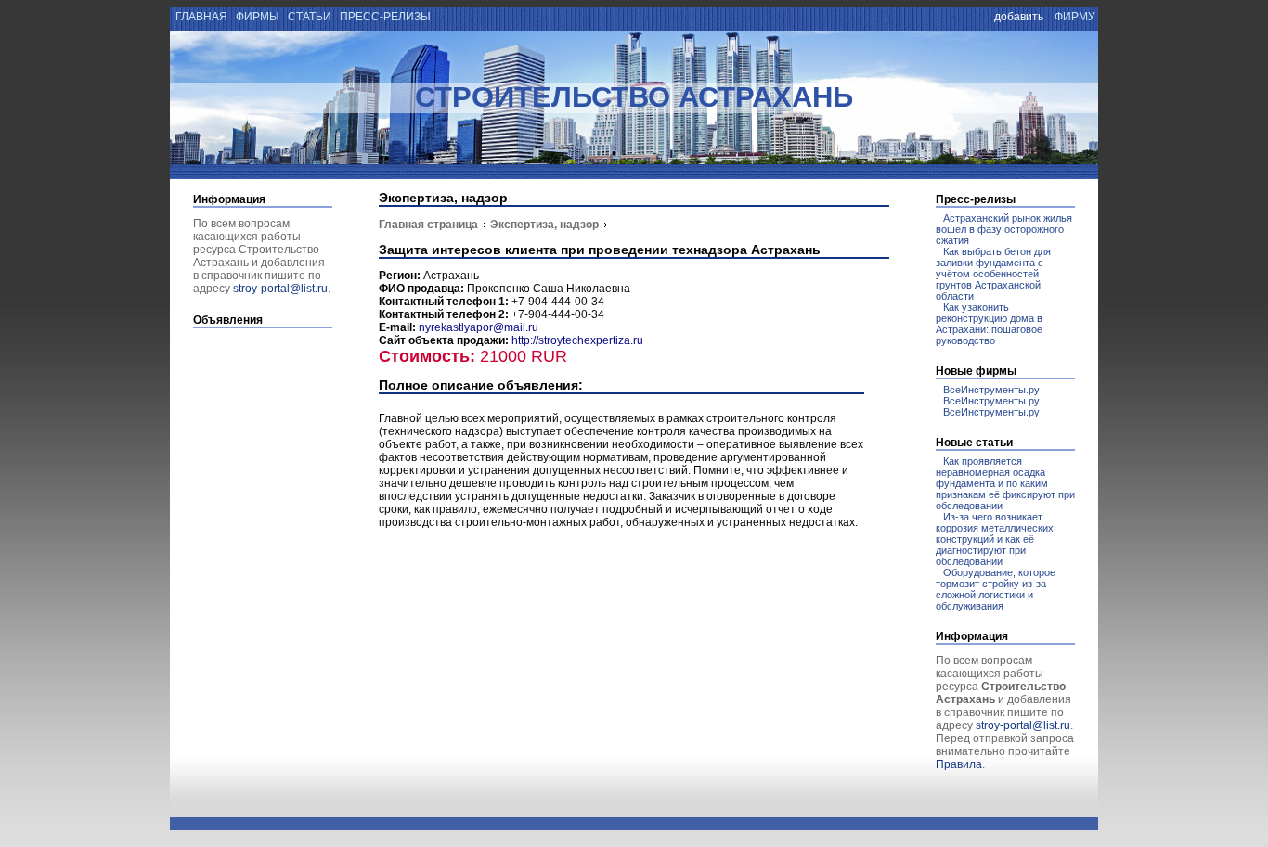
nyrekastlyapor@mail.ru (478, 327)
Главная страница (428, 224)
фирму (1075, 16)
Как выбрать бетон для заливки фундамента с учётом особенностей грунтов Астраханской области (993, 274)
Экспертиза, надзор (544, 224)
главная (200, 16)
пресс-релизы (385, 16)
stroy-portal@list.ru (280, 288)
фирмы (257, 16)
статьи (309, 16)
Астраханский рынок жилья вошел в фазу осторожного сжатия (1004, 229)
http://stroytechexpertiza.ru (577, 340)
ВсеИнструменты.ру (991, 389)
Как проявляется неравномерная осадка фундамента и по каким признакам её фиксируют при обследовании (1005, 483)
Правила (959, 764)
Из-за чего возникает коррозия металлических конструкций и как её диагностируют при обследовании (995, 539)
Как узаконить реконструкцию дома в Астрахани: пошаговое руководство (989, 324)
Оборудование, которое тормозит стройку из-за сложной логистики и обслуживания (995, 589)
